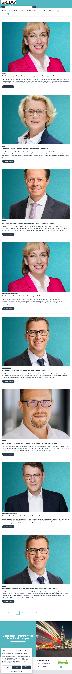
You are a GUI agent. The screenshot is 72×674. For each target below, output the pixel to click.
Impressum (47, 672)
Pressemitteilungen (10, 293)
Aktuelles (4, 220)
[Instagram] (10, 14)
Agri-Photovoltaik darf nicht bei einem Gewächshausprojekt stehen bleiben (29, 588)
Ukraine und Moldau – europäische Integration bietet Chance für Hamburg (28, 223)
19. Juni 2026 (7, 146)
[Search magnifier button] (34, 7)
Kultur (8, 513)
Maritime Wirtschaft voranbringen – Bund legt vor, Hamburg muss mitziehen (29, 76)
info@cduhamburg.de (45, 663)
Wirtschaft (4, 73)
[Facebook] (7, 14)
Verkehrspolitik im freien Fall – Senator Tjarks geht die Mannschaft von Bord (29, 443)
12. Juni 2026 (19, 513)
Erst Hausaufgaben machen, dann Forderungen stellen (21, 296)
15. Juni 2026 (8, 440)
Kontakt (42, 672)
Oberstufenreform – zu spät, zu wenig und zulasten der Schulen (25, 148)
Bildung (3, 146)
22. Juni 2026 (8, 73)
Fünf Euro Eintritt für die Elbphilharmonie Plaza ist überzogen (24, 516)
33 (37, 612)
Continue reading (8, 86)
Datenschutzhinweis (54, 672)
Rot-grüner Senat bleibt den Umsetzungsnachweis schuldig (23, 370)
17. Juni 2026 (20, 293)
